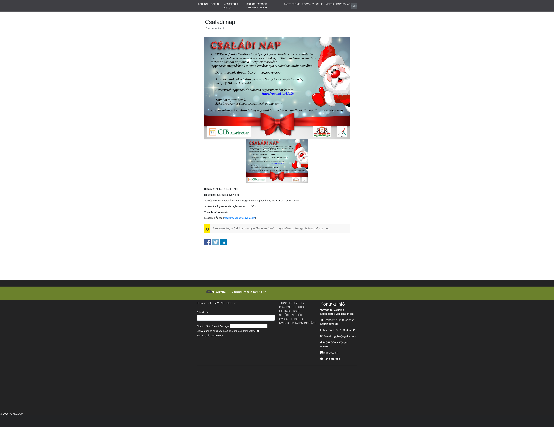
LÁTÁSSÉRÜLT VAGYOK (230, 6)
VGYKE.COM (16, 413)
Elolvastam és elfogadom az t (227, 330)
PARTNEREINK (292, 4)
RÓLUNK (215, 4)
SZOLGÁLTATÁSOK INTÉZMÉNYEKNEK (256, 6)
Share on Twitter (215, 242)
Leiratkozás (217, 335)
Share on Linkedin (223, 242)
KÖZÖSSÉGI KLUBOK (292, 307)
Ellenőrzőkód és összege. (213, 326)
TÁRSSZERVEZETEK (291, 303)
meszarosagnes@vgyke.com (239, 217)
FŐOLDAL (203, 4)
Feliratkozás (203, 335)
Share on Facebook (207, 242)
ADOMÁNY (308, 4)
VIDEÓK (329, 4)
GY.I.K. (319, 4)
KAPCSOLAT (343, 4)
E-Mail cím (202, 312)
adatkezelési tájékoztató (242, 330)
